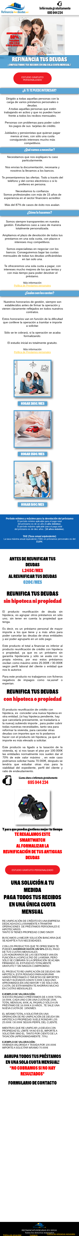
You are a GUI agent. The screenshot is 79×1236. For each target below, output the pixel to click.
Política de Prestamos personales (32, 285)
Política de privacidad (12, 1235)
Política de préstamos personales (61, 1234)
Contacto (33, 1235)
